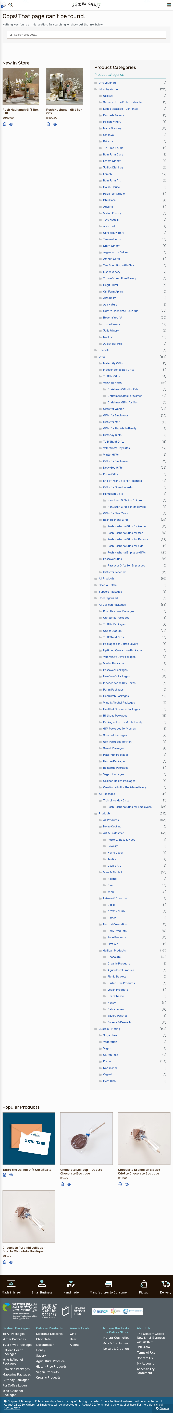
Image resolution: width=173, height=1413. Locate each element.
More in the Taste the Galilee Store (116, 1330)
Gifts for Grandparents (117, 487)
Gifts (102, 356)
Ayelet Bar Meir (112, 343)
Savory (41, 1355)
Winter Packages (113, 663)
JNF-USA (143, 1347)
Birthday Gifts (112, 435)
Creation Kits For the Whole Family (125, 787)
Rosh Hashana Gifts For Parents (128, 539)
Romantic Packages (115, 767)
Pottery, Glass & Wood (121, 839)
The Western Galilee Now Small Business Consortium (151, 1338)
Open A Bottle (108, 585)
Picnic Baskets (117, 976)
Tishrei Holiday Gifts (116, 800)
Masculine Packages (17, 1374)
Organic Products (119, 963)
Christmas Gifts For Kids (123, 389)
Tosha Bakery (111, 324)
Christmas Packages (116, 617)
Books (111, 904)
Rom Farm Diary (113, 154)
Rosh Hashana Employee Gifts (127, 552)
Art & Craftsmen (113, 833)
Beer (111, 885)
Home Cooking (112, 826)
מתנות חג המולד (112, 383)
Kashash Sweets (113, 115)
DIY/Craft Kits (116, 911)
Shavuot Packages (115, 735)
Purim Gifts (110, 474)
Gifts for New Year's (116, 513)
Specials (104, 350)
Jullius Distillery (113, 167)
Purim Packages (113, 689)
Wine (111, 891)
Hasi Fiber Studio (114, 193)
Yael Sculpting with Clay (118, 265)
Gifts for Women (113, 409)
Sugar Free (110, 1035)
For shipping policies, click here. (117, 1404)
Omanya (108, 135)
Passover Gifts (112, 559)
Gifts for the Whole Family (120, 428)
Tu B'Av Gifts (111, 376)
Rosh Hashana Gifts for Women (127, 526)
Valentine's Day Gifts (116, 448)
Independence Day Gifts (118, 369)
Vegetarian (110, 1042)
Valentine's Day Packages (119, 656)
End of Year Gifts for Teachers (122, 480)
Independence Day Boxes (119, 683)
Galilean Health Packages (119, 781)
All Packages (107, 794)
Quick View (11, 124)
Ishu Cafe (109, 200)
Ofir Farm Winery (113, 232)
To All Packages (13, 1334)
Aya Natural (110, 304)
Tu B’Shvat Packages (17, 1345)
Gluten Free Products (121, 983)
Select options (62, 1184)
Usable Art (114, 865)
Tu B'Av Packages (114, 624)
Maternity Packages (115, 754)
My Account (145, 1363)
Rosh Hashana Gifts (115, 519)
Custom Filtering (109, 1029)
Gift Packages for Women (119, 728)
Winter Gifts (111, 454)
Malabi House (111, 187)
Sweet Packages (113, 748)
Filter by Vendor (109, 89)
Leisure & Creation (115, 898)
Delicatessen (116, 1009)
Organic (108, 1074)
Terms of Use (146, 1352)
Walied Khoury (112, 213)
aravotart (109, 226)
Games (112, 918)
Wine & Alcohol (112, 872)
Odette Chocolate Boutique (120, 311)
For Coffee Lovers (15, 1385)
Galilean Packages (16, 1328)
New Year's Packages (116, 676)
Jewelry (113, 846)
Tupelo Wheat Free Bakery (119, 278)
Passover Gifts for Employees (126, 565)
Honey (112, 1002)
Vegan (107, 1048)
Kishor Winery (111, 272)
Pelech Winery (112, 121)
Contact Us (145, 1358)
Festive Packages (114, 761)
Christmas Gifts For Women (125, 396)
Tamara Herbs (112, 239)
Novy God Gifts (112, 467)
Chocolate (114, 957)
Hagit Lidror (110, 285)
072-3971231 (12, 1408)
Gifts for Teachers (114, 572)
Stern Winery (111, 245)
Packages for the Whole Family (122, 722)
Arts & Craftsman (115, 1343)
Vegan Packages (113, 774)
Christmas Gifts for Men (123, 402)
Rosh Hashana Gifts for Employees (130, 807)
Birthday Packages (115, 715)
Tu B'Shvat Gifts (113, 441)
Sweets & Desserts (119, 1022)
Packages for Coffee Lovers (120, 643)
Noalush (108, 337)
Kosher (107, 1061)
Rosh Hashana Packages (118, 611)
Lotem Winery (112, 161)
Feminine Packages (16, 1369)
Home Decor (115, 852)
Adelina (108, 206)
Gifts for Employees (115, 415)
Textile (112, 859)
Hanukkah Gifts (113, 493)
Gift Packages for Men (117, 741)
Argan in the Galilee (115, 252)
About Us (143, 1328)
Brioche (108, 141)
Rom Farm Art (112, 180)
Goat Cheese (116, 996)
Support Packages (110, 591)
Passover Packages (115, 670)
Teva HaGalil (111, 219)
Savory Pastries (117, 1015)
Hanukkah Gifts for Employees (127, 506)
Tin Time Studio (113, 148)
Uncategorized (108, 598)
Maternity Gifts (113, 363)
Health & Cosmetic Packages (121, 709)
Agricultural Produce (121, 970)
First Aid (113, 944)
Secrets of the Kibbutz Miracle (122, 102)
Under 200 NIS (112, 630)
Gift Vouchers (107, 82)
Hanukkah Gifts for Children (125, 500)
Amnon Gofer (111, 258)
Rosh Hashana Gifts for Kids (125, 546)
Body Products (117, 931)
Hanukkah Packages (116, 696)
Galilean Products (114, 950)
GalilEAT (108, 95)
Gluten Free (110, 1055)
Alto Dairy (109, 298)
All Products (106, 578)
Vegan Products (118, 989)
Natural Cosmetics (115, 924)
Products (104, 813)
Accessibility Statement (146, 1371)
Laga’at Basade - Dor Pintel (120, 108)
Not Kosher (110, 1068)
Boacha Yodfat (112, 317)
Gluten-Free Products (51, 1366)
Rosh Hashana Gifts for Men (125, 533)
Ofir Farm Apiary (113, 291)
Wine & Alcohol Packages (119, 702)
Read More (5, 1175)
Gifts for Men (111, 422)
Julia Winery (111, 330)
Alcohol (112, 878)
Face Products (117, 937)
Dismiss (164, 1408)
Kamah (107, 174)
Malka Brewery (112, 128)
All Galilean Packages (112, 604)
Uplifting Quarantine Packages (122, 650)
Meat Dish (109, 1081)
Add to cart (5, 124)
